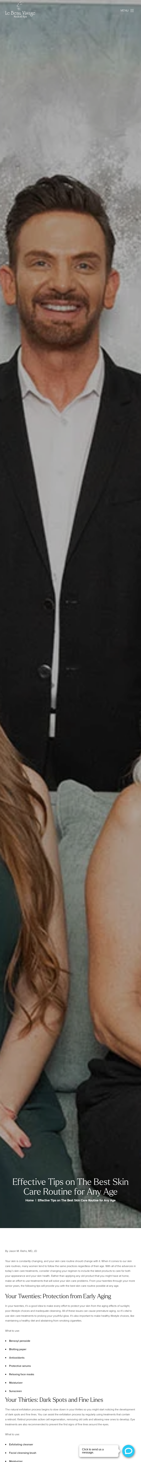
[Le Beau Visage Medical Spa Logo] (19, 10)
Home (29, 1200)
